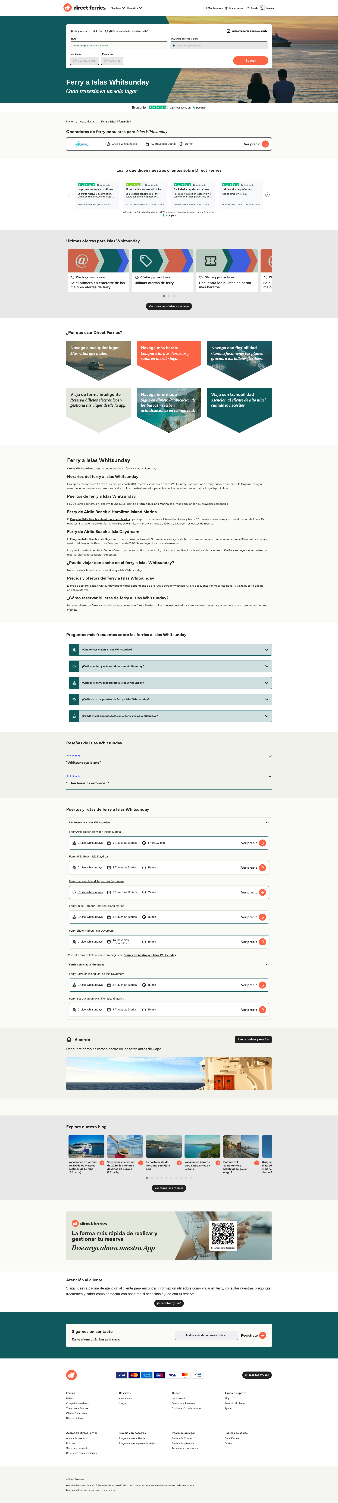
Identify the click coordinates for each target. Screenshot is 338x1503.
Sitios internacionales (77, 1448)
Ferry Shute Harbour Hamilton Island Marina (96, 906)
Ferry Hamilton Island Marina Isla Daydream (96, 974)
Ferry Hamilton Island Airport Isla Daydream (96, 881)
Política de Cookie (182, 1438)
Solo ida (97, 31)
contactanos (188, 1485)
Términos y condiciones (185, 1448)
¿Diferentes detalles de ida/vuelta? (129, 31)
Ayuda (228, 1408)
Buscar (250, 60)
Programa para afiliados (132, 1438)
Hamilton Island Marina (154, 503)
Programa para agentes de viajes (137, 1443)
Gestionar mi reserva (183, 1403)
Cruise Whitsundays (80, 468)
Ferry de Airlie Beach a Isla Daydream (94, 539)
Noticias (70, 1443)
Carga (122, 1403)
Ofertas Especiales (76, 1413)
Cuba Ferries (232, 1438)
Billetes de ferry (74, 1418)
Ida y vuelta (80, 31)
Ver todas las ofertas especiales (169, 306)
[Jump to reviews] (169, 107)
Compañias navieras (77, 1403)
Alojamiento (125, 1398)
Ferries (228, 1443)
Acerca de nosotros (76, 1438)
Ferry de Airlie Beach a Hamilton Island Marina (100, 519)
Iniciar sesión (179, 1398)
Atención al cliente (235, 1403)
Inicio (69, 121)
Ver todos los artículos (169, 1188)
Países (70, 1398)
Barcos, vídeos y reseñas (253, 1039)
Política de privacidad (183, 1443)
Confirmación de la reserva (186, 1408)
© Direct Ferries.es (75, 1479)
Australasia (87, 121)
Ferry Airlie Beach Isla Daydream (89, 856)
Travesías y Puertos (77, 1408)
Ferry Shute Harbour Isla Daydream (91, 930)
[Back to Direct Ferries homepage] (84, 8)
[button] (170, 650)
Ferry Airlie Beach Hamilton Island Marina (95, 831)
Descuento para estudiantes (81, 1453)
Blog (227, 1398)
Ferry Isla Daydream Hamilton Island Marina (96, 998)
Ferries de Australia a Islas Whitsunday (150, 955)
